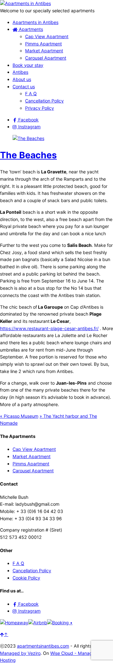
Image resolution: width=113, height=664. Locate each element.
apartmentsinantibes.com (43, 646)
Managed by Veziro (20, 653)
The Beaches (28, 155)
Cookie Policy (26, 577)
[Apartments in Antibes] (25, 3)
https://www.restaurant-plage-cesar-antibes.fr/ (49, 328)
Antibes (20, 72)
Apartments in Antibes (35, 22)
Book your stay (28, 65)
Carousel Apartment (45, 58)
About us (22, 79)
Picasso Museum (19, 416)
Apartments (30, 29)
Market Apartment (44, 50)
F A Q (31, 93)
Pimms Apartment (43, 43)
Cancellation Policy (44, 100)
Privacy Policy (39, 108)
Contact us (24, 86)
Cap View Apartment (46, 36)
